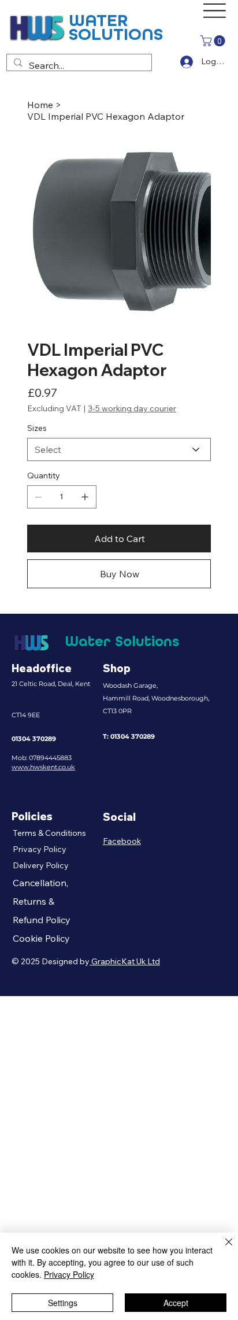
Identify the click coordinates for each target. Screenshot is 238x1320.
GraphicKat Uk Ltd (125, 961)
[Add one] (84, 496)
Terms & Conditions (49, 833)
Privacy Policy (39, 849)
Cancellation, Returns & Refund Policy (41, 901)
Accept (175, 1302)
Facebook (122, 841)
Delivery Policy (41, 865)
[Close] (222, 1249)
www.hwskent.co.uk (43, 767)
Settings (62, 1302)
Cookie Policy (41, 938)
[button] (214, 40)
